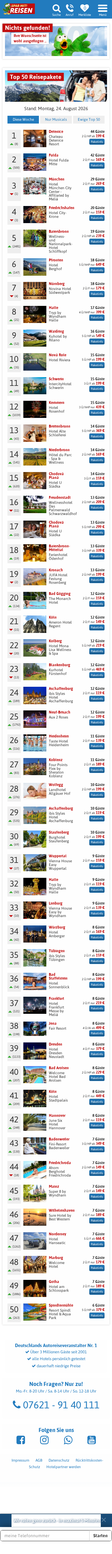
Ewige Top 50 (89, 119)
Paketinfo (97, 141)
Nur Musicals (56, 119)
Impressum (20, 1460)
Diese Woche (23, 119)
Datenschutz (59, 1460)
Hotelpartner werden (63, 1467)
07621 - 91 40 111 (60, 1405)
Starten (100, 1535)
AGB (38, 1460)
